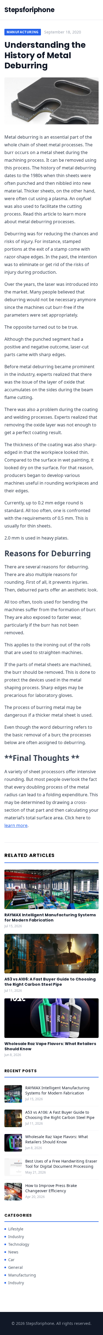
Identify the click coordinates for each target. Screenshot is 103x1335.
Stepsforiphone (29, 9)
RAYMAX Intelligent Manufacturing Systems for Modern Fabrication (50, 917)
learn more (15, 825)
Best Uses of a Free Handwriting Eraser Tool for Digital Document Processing (61, 1163)
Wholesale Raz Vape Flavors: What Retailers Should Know (50, 1046)
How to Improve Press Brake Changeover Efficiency (51, 1188)
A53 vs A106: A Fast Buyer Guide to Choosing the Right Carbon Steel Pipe (50, 981)
